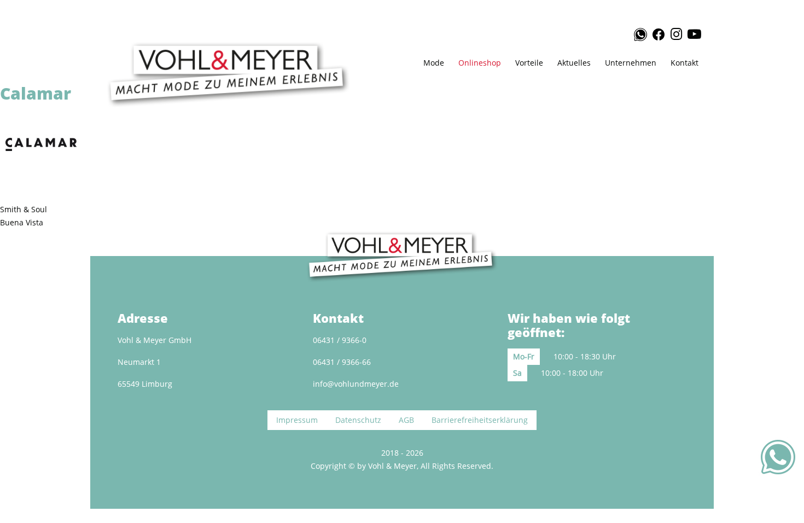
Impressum (297, 420)
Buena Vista (21, 222)
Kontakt (684, 62)
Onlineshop (479, 62)
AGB (406, 420)
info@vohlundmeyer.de (356, 384)
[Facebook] (657, 32)
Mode (433, 62)
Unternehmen (630, 62)
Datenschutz (358, 420)
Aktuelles (574, 62)
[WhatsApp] (635, 34)
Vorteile (529, 62)
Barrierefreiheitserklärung (480, 420)
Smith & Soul (23, 209)
